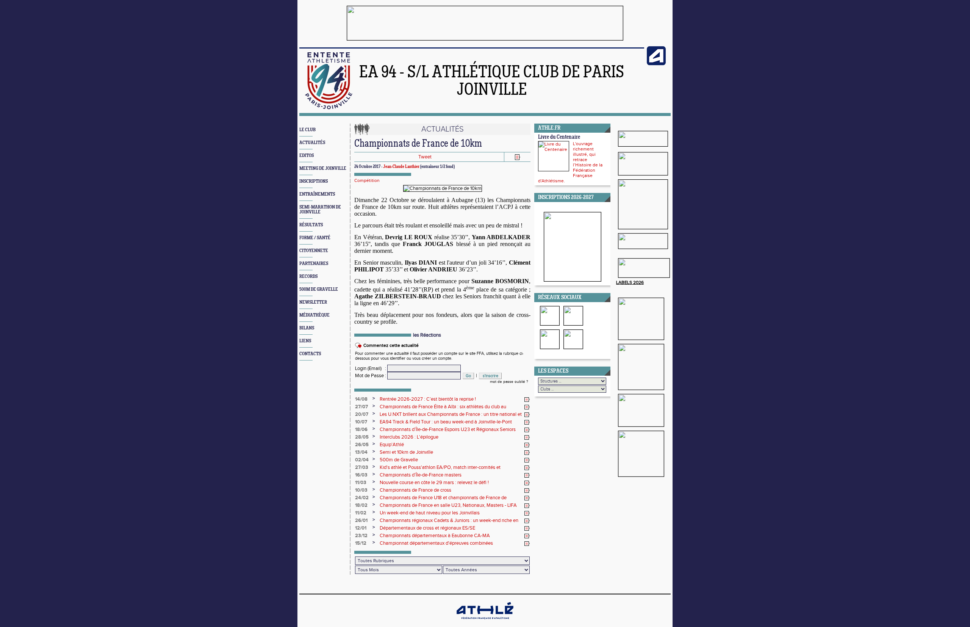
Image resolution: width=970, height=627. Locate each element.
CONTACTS (310, 353)
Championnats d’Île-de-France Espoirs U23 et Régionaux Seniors (448, 429)
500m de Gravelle (399, 460)
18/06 (361, 429)
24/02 (362, 498)
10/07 (361, 422)
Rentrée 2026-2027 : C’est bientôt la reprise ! (428, 399)
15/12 (360, 543)
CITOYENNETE (313, 250)
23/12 (361, 536)
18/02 (361, 505)
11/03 (360, 483)
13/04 (361, 452)
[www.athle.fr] (656, 64)
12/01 (360, 528)
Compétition (367, 180)
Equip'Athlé (392, 445)
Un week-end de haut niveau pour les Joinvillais (430, 513)
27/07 (361, 407)
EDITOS (306, 155)
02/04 (362, 460)
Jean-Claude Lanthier (401, 167)
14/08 (361, 399)
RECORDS (308, 276)
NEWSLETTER (313, 302)
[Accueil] (328, 108)
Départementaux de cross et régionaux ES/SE (427, 528)
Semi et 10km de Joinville (406, 452)
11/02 (360, 513)
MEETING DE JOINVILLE (322, 168)
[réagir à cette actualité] (527, 400)
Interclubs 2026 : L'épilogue (409, 437)
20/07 (361, 414)
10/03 (361, 490)
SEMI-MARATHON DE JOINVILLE (320, 210)
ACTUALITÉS (312, 142)
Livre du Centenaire (559, 137)
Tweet (425, 157)
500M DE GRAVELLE (318, 289)
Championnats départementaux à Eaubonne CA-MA (435, 536)
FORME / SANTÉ (314, 237)
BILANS (306, 328)
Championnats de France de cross (415, 490)
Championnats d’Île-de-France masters (421, 475)
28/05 (362, 437)
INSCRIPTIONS (313, 181)
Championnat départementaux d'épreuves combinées (436, 543)
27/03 (361, 467)
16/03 (361, 475)
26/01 (361, 520)
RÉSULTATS (311, 225)
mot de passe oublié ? (509, 381)
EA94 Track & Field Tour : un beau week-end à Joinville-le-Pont (446, 422)
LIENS (305, 341)
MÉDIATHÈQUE (314, 315)
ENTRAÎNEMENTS (317, 194)
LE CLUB (307, 129)
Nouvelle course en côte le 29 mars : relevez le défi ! (434, 483)
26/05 (362, 445)
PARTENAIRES (313, 263)
